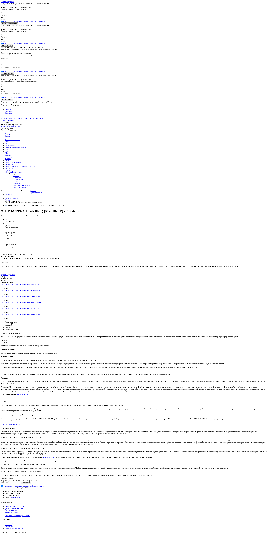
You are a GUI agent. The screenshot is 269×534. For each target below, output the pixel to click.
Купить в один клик (8, 275)
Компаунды (9, 157)
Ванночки (17, 178)
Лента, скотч (17, 183)
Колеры (8, 155)
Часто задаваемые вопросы (14, 514)
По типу (4, 130)
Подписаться (26, 483)
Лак (6, 149)
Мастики (8, 159)
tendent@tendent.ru (49, 457)
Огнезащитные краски (13, 138)
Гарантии (8, 194)
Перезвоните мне (7, 45)
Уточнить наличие (7, 73)
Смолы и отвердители (13, 162)
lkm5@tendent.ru (22, 394)
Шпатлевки (9, 153)
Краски (7, 136)
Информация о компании (14, 523)
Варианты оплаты (36, 193)
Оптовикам (9, 111)
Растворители (10, 145)
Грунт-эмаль (9, 143)
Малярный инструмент (13, 172)
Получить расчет (7, 99)
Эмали (7, 134)
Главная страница (11, 198)
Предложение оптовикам (14, 508)
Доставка (33, 191)
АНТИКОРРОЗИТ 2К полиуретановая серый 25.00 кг (20, 284)
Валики (16, 176)
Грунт (7, 142)
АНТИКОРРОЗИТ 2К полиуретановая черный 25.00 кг (21, 290)
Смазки (7, 161)
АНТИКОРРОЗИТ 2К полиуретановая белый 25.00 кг (20, 314)
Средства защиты (19, 187)
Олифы (7, 151)
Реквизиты (9, 527)
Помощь (8, 109)
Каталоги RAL (18, 179)
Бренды (8, 115)
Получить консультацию (9, 23)
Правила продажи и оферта (10, 424)
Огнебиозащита (10, 168)
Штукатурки (9, 164)
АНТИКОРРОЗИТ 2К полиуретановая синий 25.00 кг (20, 296)
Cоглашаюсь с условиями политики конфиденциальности (24, 21)
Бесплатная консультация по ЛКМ (17, 516)
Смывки (8, 170)
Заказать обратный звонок (10, 126)
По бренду (12, 130)
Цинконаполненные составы (15, 147)
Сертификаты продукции (14, 528)
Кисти (15, 181)
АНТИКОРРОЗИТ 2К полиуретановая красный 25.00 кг (21, 302)
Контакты (8, 113)
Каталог (8, 200)
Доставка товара (11, 510)
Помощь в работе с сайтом (14, 506)
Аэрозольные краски (12, 140)
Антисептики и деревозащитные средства (20, 166)
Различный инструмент (21, 185)
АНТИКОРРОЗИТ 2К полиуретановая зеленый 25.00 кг (21, 308)
